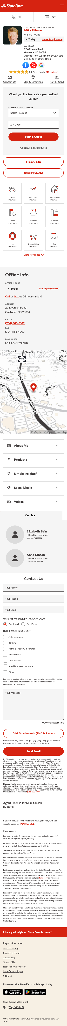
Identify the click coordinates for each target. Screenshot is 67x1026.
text (16, 296)
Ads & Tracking (10, 948)
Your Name (11, 587)
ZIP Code (15, 124)
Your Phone (11, 599)
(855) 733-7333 (33, 792)
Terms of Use (9, 962)
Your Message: (13, 693)
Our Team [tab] (31, 515)
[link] (17, 6)
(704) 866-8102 (15, 323)
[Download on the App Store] (13, 992)
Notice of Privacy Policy (14, 967)
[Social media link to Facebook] (25, 65)
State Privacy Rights (13, 971)
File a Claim (33, 161)
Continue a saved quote (33, 148)
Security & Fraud (11, 953)
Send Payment (33, 172)
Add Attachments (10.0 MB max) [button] (34, 733)
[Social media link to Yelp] (33, 65)
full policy (43, 878)
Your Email (11, 610)
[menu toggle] (62, 6)
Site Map (7, 976)
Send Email (33, 751)
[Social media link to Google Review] (41, 65)
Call (7, 296)
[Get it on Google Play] (35, 992)
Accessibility (9, 958)
